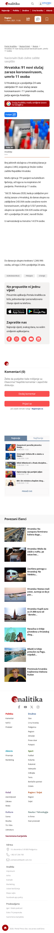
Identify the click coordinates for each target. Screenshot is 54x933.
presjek (29, 276)
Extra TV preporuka (14, 912)
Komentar (10, 718)
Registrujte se (37, 409)
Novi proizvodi (34, 821)
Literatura (10, 830)
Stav (29, 718)
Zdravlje (31, 736)
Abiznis (49, 10)
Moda (8, 806)
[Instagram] (16, 339)
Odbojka (31, 773)
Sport (30, 751)
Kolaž (8, 792)
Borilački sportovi (35, 782)
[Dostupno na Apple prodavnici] (16, 311)
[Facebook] (9, 339)
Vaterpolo (32, 768)
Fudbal (31, 755)
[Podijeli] (28, 19)
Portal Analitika (10, 46)
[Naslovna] (5, 928)
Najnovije (6, 10)
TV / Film (9, 825)
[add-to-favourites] (48, 19)
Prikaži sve (27, 491)
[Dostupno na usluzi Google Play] (37, 311)
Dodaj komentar (27, 393)
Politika (16, 10)
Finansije (9, 755)
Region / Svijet (35, 792)
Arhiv (8, 875)
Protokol (9, 727)
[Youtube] (31, 339)
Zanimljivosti (11, 797)
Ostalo (30, 786)
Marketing (10, 760)
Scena (8, 816)
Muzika (8, 821)
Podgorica (32, 727)
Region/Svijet (24, 46)
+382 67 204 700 (17, 854)
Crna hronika (37, 10)
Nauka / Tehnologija (38, 812)
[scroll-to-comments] (38, 19)
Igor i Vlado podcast (14, 908)
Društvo (25, 10)
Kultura (9, 812)
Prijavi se (27, 403)
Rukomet (31, 764)
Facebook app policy (14, 897)
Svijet (30, 801)
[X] (23, 339)
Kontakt (9, 880)
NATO (8, 723)
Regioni (31, 731)
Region (35, 46)
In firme (31, 816)
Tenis (30, 777)
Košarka (31, 760)
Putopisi (31, 744)
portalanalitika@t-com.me (21, 860)
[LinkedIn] (38, 339)
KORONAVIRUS (13, 276)
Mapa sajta (10, 893)
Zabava (8, 801)
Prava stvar (32, 740)
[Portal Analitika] (12, 4)
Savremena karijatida (16, 836)
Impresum (10, 871)
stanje (42, 276)
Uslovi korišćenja (13, 888)
